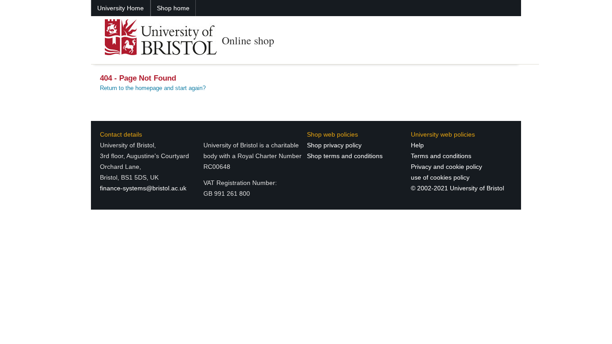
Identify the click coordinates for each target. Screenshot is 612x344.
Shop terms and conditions (345, 155)
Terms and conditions (441, 155)
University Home (120, 8)
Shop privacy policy (334, 145)
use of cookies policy (440, 177)
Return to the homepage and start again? (153, 88)
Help (417, 145)
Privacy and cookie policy (446, 166)
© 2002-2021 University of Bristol (457, 188)
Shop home (173, 8)
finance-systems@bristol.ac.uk (143, 188)
